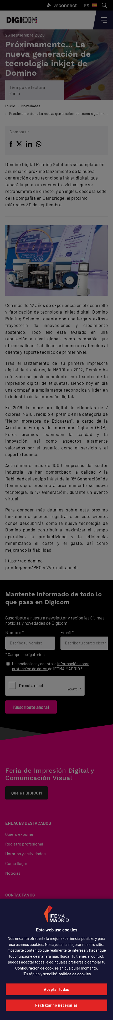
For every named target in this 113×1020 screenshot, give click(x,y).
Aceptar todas (56, 989)
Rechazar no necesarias (56, 1005)
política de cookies (75, 973)
